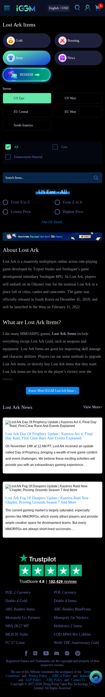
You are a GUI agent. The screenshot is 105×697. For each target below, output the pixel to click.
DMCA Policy (61, 676)
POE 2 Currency (18, 592)
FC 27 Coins (14, 643)
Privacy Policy (38, 676)
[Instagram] (67, 653)
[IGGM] (25, 8)
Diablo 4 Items (65, 601)
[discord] (56, 653)
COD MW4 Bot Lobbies (72, 634)
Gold (19, 40)
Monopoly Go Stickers (71, 618)
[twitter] (35, 653)
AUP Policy (33, 680)
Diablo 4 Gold (16, 601)
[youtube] (46, 653)
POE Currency (65, 592)
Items (19, 58)
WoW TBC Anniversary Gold (76, 643)
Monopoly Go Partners (22, 618)
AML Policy (54, 680)
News (71, 58)
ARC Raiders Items (20, 609)
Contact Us (78, 680)
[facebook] (26, 653)
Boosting (73, 40)
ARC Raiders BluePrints (72, 609)
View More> (92, 407)
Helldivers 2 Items (68, 626)
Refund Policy (89, 676)
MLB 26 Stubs (16, 634)
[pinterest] (77, 653)
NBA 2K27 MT (17, 626)
